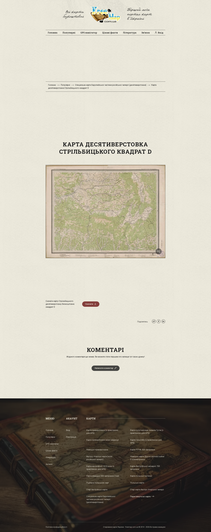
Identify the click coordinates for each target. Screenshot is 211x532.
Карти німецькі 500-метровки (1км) (102, 476)
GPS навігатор (88, 32)
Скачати (89, 304)
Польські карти (137, 483)
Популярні (69, 32)
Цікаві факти (110, 32)
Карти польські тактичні (141, 476)
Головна (52, 32)
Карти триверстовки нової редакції (102, 440)
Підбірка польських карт (97, 483)
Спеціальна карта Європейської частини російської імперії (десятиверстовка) (110, 85)
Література (129, 32)
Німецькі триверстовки (97, 450)
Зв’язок (145, 32)
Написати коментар (104, 368)
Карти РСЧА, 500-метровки (142, 450)
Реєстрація (71, 437)
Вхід (160, 32)
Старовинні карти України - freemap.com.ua (120, 527)
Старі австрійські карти (96, 489)
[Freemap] (105, 14)
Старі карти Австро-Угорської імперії (147, 489)
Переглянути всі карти (140, 496)
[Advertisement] (105, 60)
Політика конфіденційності (56, 527)
